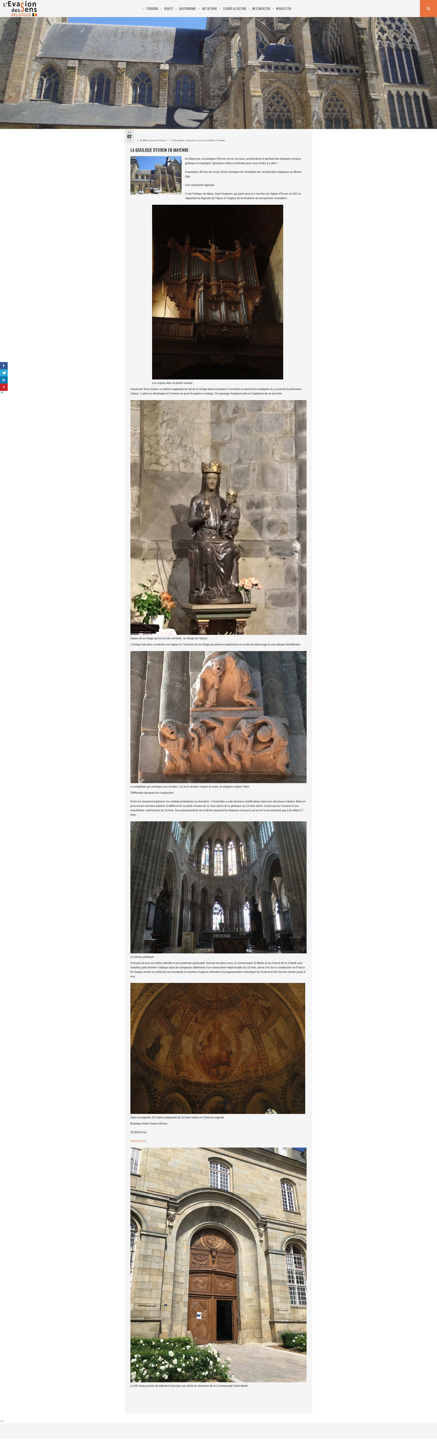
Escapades (179, 140)
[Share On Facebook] (4, 365)
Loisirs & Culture (206, 140)
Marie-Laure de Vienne (154, 140)
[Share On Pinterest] (4, 387)
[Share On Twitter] (4, 373)
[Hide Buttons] (1, 393)
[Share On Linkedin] (4, 380)
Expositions (191, 140)
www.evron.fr (138, 1141)
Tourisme (221, 140)
